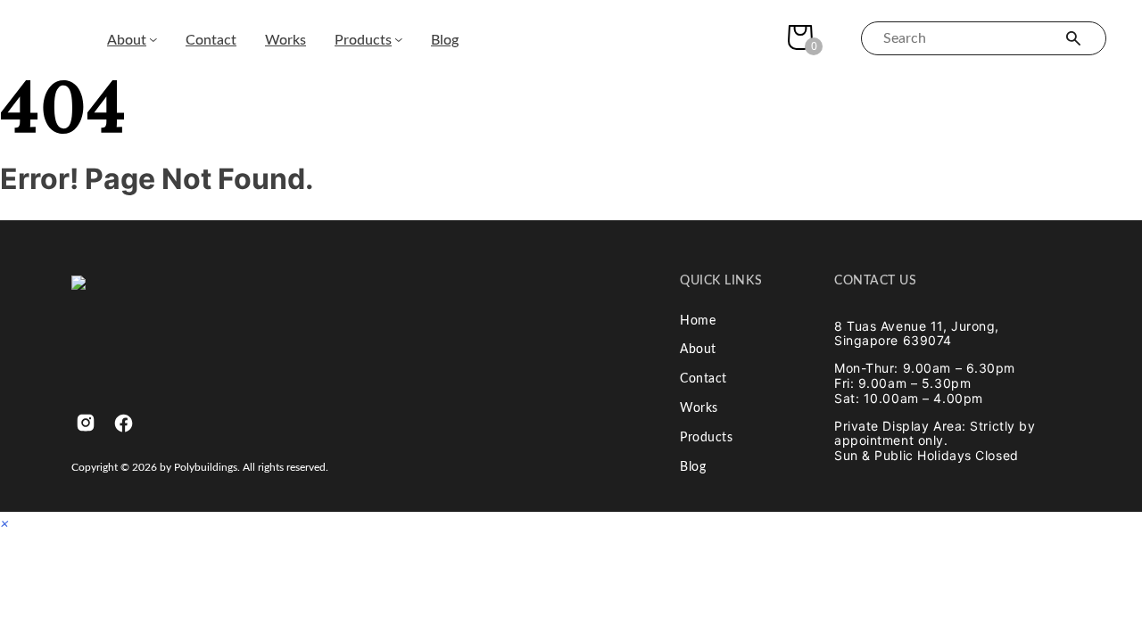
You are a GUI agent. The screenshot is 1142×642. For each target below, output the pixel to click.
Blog (445, 40)
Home (698, 321)
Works (285, 40)
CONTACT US (875, 281)
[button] (5, 522)
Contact (211, 40)
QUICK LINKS (721, 281)
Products (363, 40)
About (126, 40)
